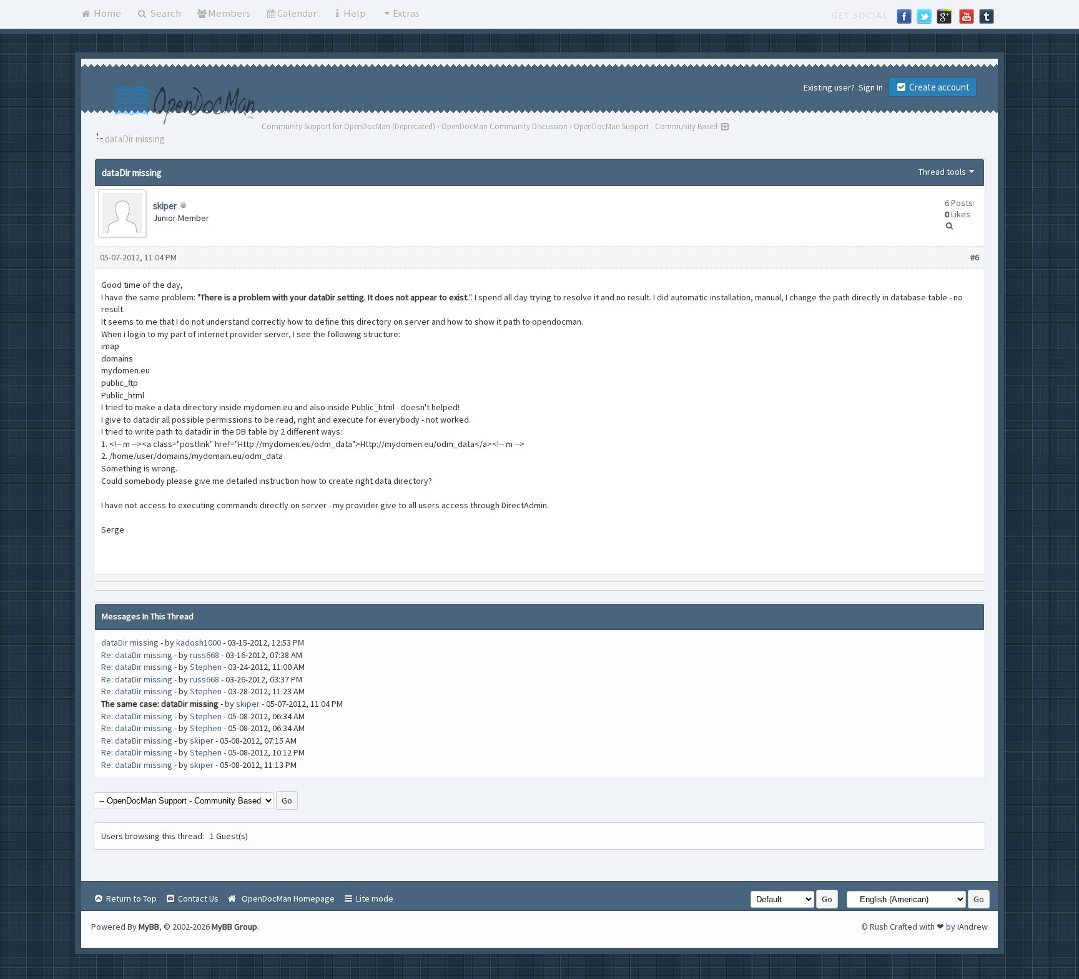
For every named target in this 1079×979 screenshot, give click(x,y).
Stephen (206, 666)
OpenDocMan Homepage (286, 898)
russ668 (204, 655)
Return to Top (130, 898)
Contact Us (197, 898)
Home (106, 13)
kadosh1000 (198, 642)
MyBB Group (234, 926)
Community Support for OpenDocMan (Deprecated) (348, 126)
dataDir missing (130, 642)
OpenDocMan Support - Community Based (645, 126)
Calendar (297, 13)
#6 (974, 257)
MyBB (149, 926)
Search (164, 13)
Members (229, 13)
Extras (406, 13)
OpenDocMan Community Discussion (504, 126)
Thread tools (942, 171)
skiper (165, 206)
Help (354, 13)
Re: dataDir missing (136, 655)
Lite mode (373, 898)
